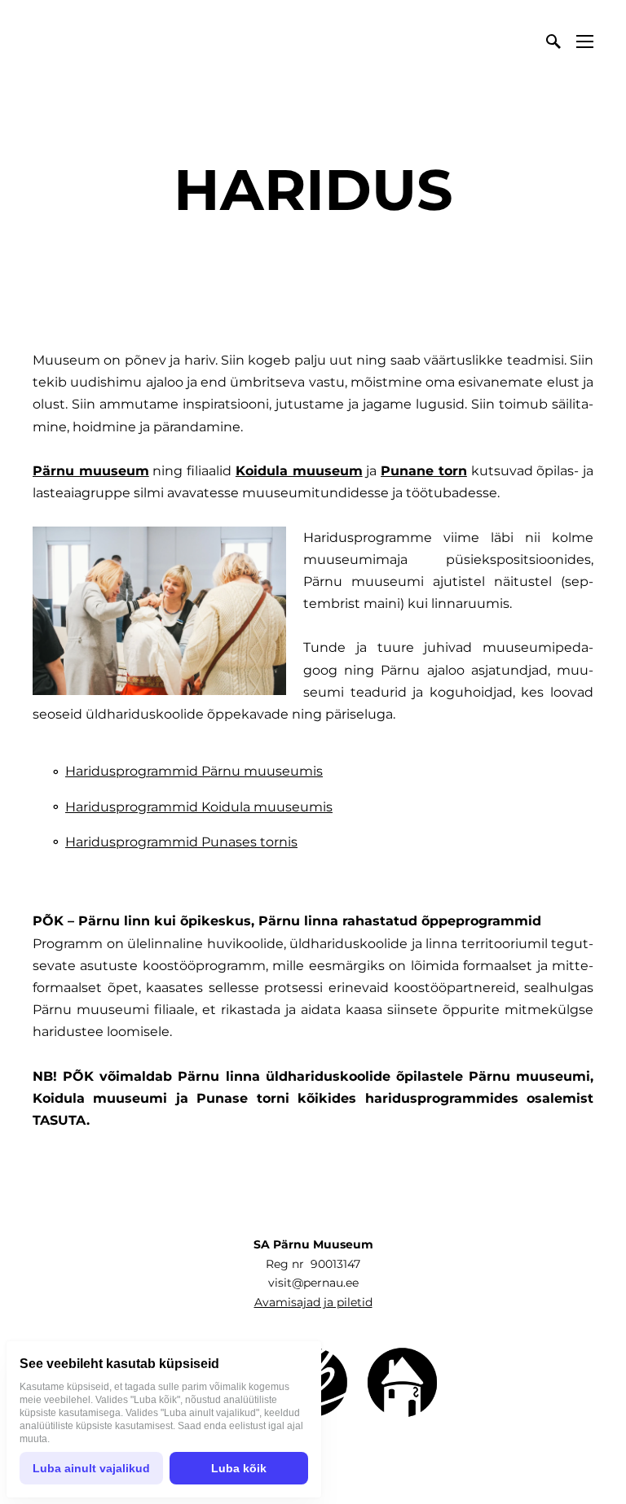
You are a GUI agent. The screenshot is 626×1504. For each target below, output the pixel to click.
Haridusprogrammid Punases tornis (181, 842)
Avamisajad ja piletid (313, 1302)
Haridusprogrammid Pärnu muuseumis (194, 771)
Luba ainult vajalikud (91, 1468)
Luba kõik (239, 1468)
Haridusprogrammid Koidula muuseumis (199, 807)
